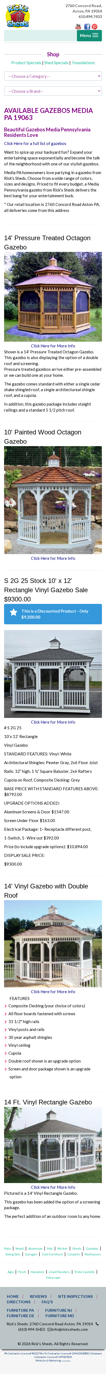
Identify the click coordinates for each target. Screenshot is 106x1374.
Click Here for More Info (53, 345)
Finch (22, 1272)
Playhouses (93, 1254)
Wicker (62, 1248)
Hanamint (37, 1272)
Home (13, 1296)
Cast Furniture (52, 1254)
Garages (31, 1254)
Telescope (53, 1277)
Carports (73, 1254)
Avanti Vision (66, 1361)
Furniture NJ (58, 1310)
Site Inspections (75, 1296)
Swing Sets (12, 1254)
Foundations (83, 62)
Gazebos (92, 1248)
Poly (50, 1248)
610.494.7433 (90, 16)
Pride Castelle (84, 1272)
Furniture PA (20, 1310)
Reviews (38, 1296)
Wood (19, 1248)
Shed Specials (56, 62)
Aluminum (35, 1248)
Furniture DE (20, 1315)
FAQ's (47, 1301)
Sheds (76, 1248)
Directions (18, 1301)
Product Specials (26, 62)
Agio (11, 1272)
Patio (7, 1248)
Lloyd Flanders (59, 1272)
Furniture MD (59, 1315)
